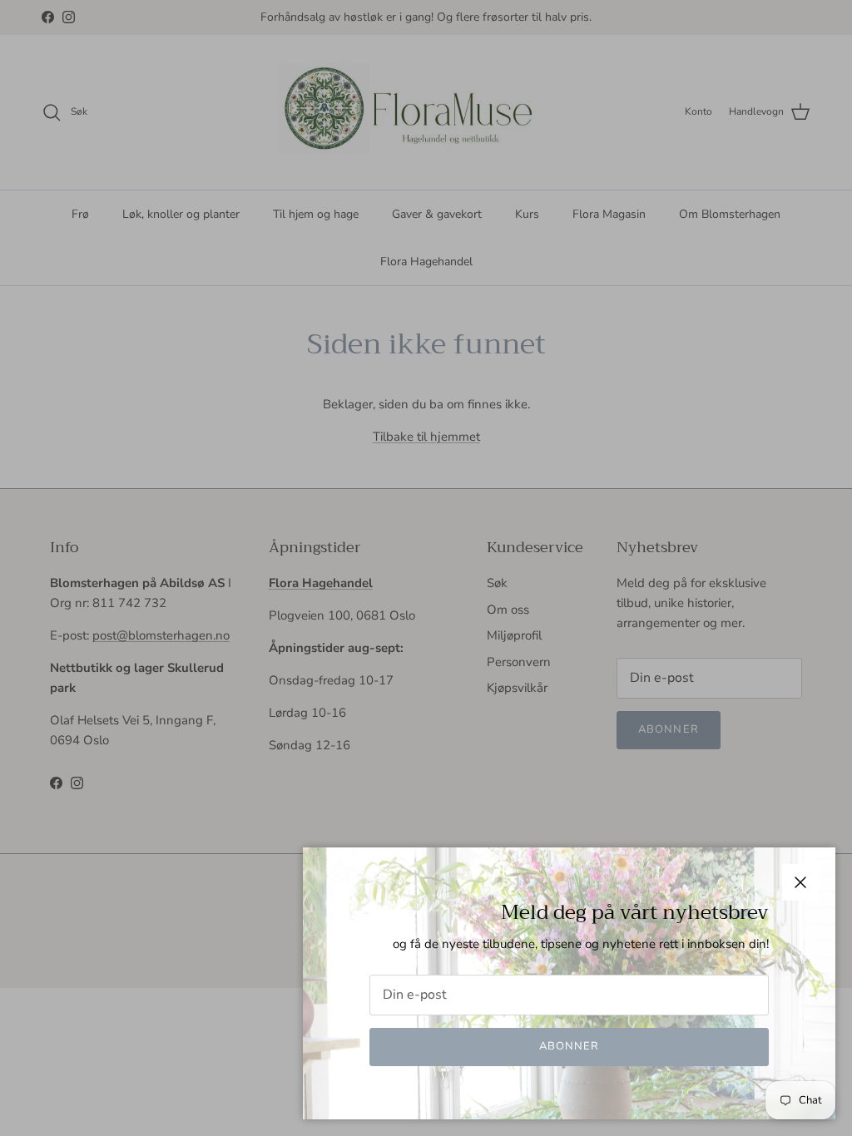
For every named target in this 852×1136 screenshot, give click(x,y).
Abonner (569, 1046)
